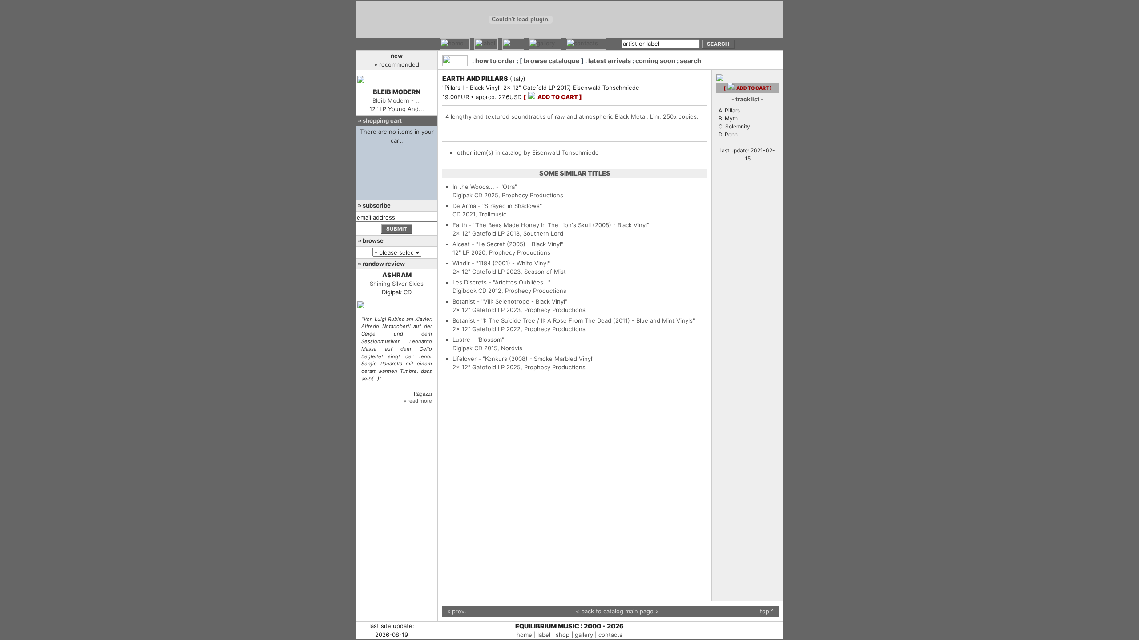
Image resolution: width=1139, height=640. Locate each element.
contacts (610, 634)
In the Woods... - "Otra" (484, 186)
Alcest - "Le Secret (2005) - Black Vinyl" (507, 244)
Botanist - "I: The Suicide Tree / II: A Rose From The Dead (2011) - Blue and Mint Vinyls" (573, 320)
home (524, 634)
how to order (495, 60)
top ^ (767, 611)
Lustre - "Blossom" (478, 339)
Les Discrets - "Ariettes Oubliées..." (501, 282)
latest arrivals (609, 60)
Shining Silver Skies (397, 283)
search (690, 60)
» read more (418, 401)
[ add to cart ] (552, 97)
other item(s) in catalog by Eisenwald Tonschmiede (528, 152)
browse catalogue (552, 60)
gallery (584, 634)
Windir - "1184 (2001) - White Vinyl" (501, 263)
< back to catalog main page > (617, 611)
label (543, 634)
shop (563, 634)
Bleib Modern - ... (396, 100)
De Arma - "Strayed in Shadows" (497, 205)
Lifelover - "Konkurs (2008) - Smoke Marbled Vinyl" (523, 358)
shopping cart (382, 120)
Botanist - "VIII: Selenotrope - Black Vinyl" (509, 301)
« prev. (456, 611)
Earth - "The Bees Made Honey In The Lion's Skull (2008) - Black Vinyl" (550, 224)
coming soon (655, 60)
